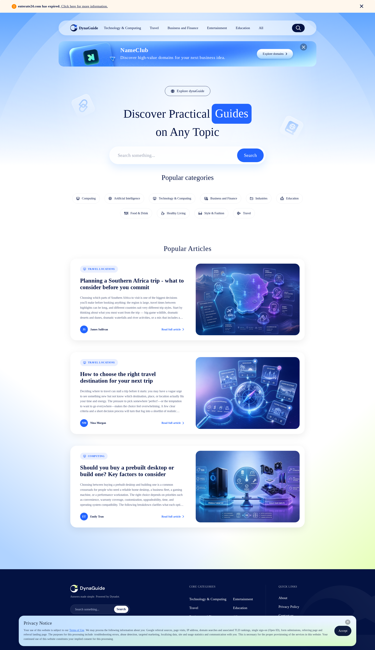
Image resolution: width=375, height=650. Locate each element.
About (283, 598)
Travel (193, 608)
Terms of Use (76, 630)
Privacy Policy (289, 607)
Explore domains (273, 53)
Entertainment (243, 599)
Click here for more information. (84, 6)
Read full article (171, 329)
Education (240, 608)
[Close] (347, 622)
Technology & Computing (207, 599)
